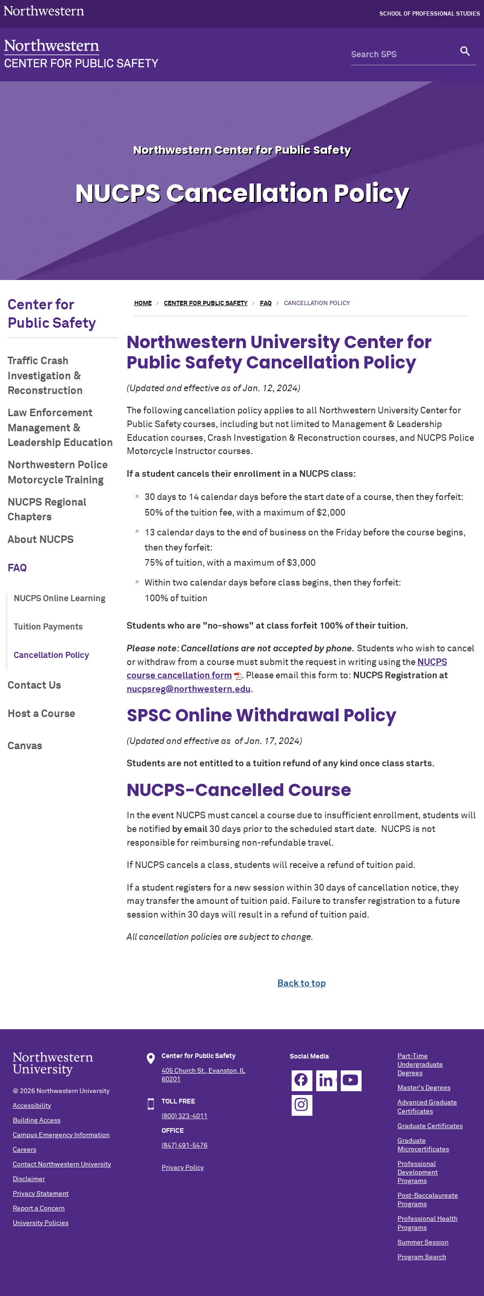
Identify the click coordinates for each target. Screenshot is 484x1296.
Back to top (301, 983)
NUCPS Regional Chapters (47, 510)
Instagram (302, 1105)
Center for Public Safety (206, 303)
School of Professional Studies (430, 14)
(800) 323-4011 (184, 1116)
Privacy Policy (183, 1168)
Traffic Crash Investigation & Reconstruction (45, 376)
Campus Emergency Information (61, 1135)
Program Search (422, 1257)
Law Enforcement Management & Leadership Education (60, 428)
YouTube (351, 1080)
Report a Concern (39, 1208)
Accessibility (32, 1106)
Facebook (302, 1080)
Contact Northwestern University (62, 1164)
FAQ (17, 568)
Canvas (25, 746)
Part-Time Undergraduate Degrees (420, 1065)
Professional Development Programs (418, 1172)
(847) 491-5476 (184, 1145)
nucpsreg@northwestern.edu (189, 689)
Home (143, 303)
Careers (24, 1150)
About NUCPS (41, 539)
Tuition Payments (48, 627)
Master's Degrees (424, 1088)
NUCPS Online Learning (59, 599)
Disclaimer (29, 1179)
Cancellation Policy (51, 655)
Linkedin (326, 1080)
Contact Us (34, 685)
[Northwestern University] (44, 19)
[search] (465, 54)
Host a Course (41, 714)
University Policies (41, 1223)
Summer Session (423, 1242)
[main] (301, 643)
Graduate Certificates (430, 1126)
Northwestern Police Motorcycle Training (58, 472)
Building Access (36, 1120)
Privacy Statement (41, 1194)
